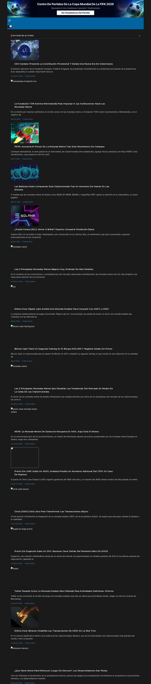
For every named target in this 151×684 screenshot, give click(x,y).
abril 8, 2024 (15, 242)
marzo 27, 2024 (16, 603)
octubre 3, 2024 (17, 76)
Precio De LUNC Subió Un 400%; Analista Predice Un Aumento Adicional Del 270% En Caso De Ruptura (63, 473)
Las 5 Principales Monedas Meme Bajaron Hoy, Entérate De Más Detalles (53, 269)
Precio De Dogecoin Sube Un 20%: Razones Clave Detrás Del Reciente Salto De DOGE (61, 551)
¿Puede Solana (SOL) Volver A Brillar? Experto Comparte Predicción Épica (54, 229)
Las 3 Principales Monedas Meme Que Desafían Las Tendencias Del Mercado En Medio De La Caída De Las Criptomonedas (63, 390)
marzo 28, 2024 (16, 524)
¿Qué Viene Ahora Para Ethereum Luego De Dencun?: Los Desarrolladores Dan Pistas (60, 670)
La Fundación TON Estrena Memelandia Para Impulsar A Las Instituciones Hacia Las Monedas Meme (59, 105)
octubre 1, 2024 (16, 563)
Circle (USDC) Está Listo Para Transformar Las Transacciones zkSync (51, 511)
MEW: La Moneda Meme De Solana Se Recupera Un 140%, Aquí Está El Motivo (56, 431)
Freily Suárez (30, 76)
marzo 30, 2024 (17, 444)
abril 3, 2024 (15, 361)
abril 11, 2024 (15, 159)
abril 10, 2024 (15, 202)
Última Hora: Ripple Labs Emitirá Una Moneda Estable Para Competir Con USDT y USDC (61, 309)
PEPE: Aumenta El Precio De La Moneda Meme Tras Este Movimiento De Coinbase (59, 146)
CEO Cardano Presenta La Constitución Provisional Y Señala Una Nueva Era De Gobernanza (63, 64)
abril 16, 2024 (15, 119)
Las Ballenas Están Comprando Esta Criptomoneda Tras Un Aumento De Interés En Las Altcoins (61, 188)
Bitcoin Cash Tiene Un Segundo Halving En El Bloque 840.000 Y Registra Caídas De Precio (63, 349)
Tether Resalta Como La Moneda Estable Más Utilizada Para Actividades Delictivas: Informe (64, 591)
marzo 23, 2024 (16, 683)
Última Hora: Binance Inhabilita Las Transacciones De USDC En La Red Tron (55, 631)
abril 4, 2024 (15, 321)
